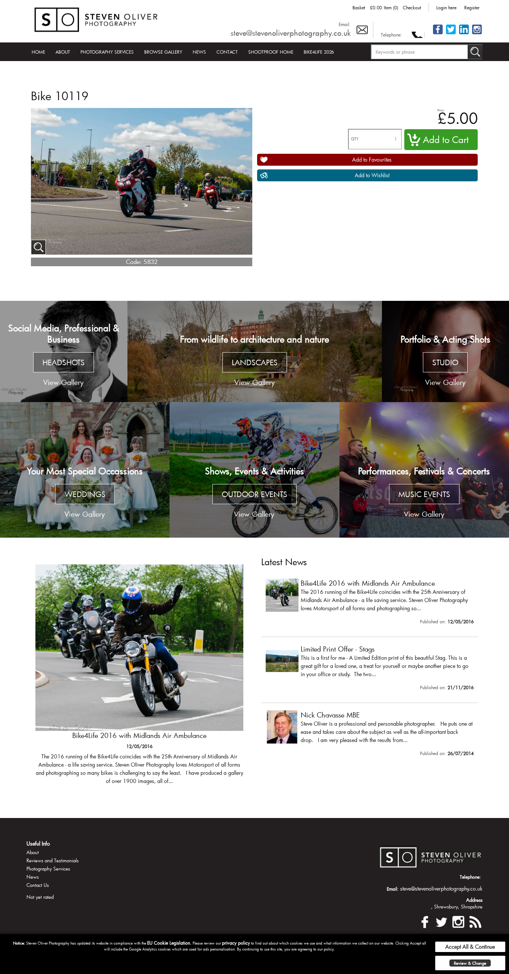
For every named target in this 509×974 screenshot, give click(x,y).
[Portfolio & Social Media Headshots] (63, 351)
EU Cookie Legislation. (169, 943)
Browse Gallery (163, 52)
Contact (227, 52)
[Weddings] (85, 470)
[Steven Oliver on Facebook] (424, 921)
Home (38, 52)
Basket (358, 7)
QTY (354, 139)
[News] (475, 921)
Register (472, 7)
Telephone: (391, 35)
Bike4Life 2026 (319, 52)
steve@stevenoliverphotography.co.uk (291, 33)
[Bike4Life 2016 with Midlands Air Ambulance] (369, 603)
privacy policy (236, 943)
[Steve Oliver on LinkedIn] (464, 34)
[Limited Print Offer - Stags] (139, 678)
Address (474, 900)
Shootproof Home (270, 52)
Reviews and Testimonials (52, 860)
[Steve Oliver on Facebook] (437, 34)
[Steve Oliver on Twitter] (450, 34)
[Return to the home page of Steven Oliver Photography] (96, 18)
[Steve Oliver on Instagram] (477, 34)
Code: (134, 261)
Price (440, 110)
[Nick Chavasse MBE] (369, 735)
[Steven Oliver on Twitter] (441, 921)
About (63, 52)
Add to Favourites (372, 159)
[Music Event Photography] (424, 470)
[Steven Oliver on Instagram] (458, 921)
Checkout (412, 7)
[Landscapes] (254, 351)
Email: (345, 24)
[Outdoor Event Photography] (254, 470)
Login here (446, 7)
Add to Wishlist (372, 175)
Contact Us (37, 885)
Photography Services (107, 52)
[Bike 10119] (38, 247)
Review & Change (470, 963)
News (199, 52)
